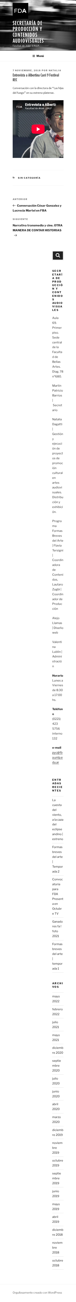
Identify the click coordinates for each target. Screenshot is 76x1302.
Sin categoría (29, 177)
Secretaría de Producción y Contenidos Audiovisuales (28, 32)
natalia (55, 70)
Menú (40, 56)
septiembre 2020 (56, 1065)
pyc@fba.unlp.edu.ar (57, 757)
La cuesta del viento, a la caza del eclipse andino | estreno (57, 819)
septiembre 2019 (56, 1178)
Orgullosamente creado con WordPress (37, 1292)
